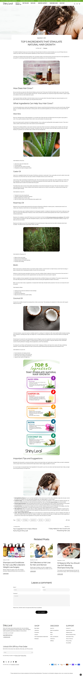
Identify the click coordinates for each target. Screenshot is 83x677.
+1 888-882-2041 (6, 637)
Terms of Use (17, 655)
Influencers (52, 638)
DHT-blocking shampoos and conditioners (54, 217)
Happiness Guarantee (70, 630)
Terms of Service (69, 638)
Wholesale (37, 638)
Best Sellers (37, 628)
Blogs (51, 632)
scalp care (47, 520)
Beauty (18, 520)
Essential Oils (33, 520)
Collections (37, 630)
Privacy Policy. (23, 655)
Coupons (36, 634)
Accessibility (68, 642)
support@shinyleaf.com (7, 634)
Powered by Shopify (15, 664)
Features (45, 48)
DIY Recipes (25, 520)
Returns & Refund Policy (71, 634)
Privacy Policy (69, 640)
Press (51, 634)
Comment (15, 593)
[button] (81, 675)
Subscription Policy (70, 636)
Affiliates (52, 640)
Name (14, 587)
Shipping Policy (69, 632)
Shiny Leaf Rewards (54, 636)
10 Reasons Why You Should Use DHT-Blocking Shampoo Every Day (68, 565)
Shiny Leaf (8, 664)
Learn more (6, 573)
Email (43, 587)
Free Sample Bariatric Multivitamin (41, 636)
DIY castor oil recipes (53, 502)
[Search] (74, 4)
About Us (52, 628)
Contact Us (68, 628)
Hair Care (40, 520)
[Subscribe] (32, 652)
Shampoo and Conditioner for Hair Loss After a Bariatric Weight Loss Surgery (14, 564)
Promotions (37, 632)
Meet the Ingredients (54, 630)
